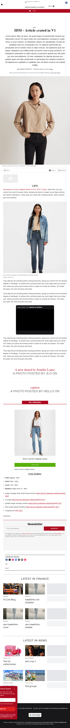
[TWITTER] (10, 560)
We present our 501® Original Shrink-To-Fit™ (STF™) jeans (25, 189)
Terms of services (27, 533)
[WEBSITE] (19, 560)
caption (34, 387)
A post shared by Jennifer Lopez (35, 369)
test (34, 11)
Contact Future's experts (22, 708)
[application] (35, 320)
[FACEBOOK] (7, 560)
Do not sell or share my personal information (50, 708)
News (34, 27)
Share (7, 170)
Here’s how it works (55, 72)
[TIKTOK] (25, 560)
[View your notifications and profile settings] (2, 4)
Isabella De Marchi (25, 69)
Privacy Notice (58, 533)
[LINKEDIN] (16, 560)
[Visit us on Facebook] (66, 3)
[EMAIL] (22, 560)
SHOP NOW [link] (35, 465)
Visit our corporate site (60, 722)
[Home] (30, 11)
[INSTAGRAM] (13, 560)
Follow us (53, 170)
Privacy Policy (5, 715)
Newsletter (63, 170)
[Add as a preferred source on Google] (35, 715)
